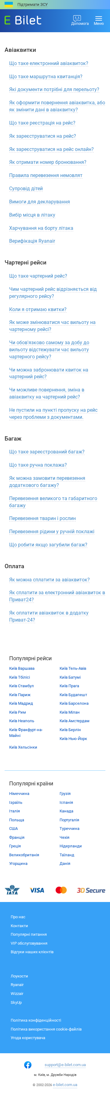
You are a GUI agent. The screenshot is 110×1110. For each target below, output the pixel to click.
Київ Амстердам (75, 721)
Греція (15, 846)
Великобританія (24, 855)
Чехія (64, 837)
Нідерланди (71, 846)
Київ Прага (69, 686)
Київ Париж (20, 694)
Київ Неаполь (21, 721)
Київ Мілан (70, 712)
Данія (65, 863)
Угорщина (18, 863)
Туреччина (69, 828)
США (13, 828)
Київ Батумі (70, 677)
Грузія (65, 793)
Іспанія (66, 802)
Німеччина (19, 793)
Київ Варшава (22, 668)
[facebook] (27, 1065)
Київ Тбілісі (19, 677)
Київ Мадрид (21, 703)
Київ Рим (17, 712)
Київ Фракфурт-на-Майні (26, 732)
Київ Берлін (70, 729)
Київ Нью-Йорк (73, 738)
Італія (14, 811)
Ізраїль (15, 802)
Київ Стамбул (21, 686)
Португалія (69, 820)
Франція (16, 837)
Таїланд (67, 855)
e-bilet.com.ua (65, 1084)
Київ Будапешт (73, 694)
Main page (17, 18)
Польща (16, 820)
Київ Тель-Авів (73, 668)
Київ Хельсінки (23, 747)
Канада (66, 811)
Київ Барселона (74, 703)
